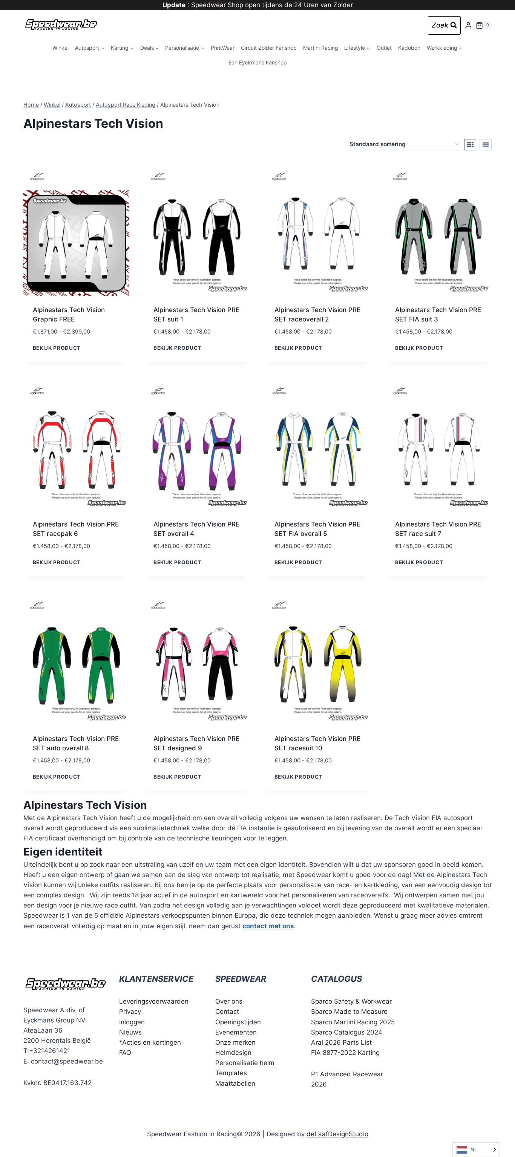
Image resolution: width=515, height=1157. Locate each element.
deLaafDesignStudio (337, 1134)
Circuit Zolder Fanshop (269, 47)
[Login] (468, 25)
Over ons (228, 1001)
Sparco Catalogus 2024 (346, 1032)
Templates (231, 1073)
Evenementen (236, 1032)
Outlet (384, 47)
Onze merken (235, 1042)
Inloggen (132, 1022)
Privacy (130, 1011)
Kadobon (409, 47)
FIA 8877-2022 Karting (345, 1052)
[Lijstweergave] (486, 144)
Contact (227, 1011)
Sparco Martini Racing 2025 (353, 1022)
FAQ (125, 1052)
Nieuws (130, 1032)
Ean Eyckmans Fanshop (257, 62)
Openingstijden (238, 1022)
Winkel (60, 47)
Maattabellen (235, 1083)
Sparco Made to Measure (349, 1011)
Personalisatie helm (244, 1063)
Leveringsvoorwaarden (154, 1001)
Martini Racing (320, 47)
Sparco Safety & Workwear (351, 1001)
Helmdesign (233, 1052)
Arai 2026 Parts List (341, 1042)
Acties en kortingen (151, 1042)
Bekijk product (57, 348)
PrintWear (223, 47)
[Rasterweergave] (470, 144)
